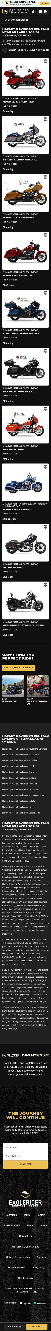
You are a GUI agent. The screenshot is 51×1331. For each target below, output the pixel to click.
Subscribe (25, 1164)
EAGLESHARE (12, 1226)
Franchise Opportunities (25, 1247)
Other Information (25, 1278)
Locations (11, 1215)
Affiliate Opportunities (17, 1257)
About (43, 1226)
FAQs (30, 1226)
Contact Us (25, 1236)
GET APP (44, 3)
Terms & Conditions (16, 1268)
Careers (41, 1257)
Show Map (13, 1327)
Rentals (41, 1215)
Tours (27, 1215)
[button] (25, 86)
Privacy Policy (38, 1268)
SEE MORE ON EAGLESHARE (18, 668)
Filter (38, 1327)
